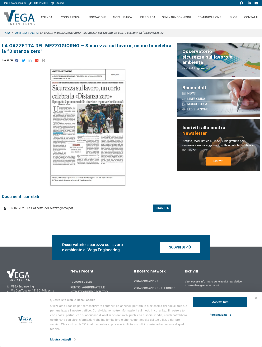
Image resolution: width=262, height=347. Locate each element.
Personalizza (218, 314)
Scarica (162, 208)
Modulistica (122, 17)
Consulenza (70, 17)
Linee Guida (146, 17)
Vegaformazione (146, 281)
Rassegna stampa (26, 32)
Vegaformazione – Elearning (154, 288)
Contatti (251, 17)
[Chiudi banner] (256, 297)
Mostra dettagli (60, 339)
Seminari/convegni (176, 17)
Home (7, 32)
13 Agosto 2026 (81, 281)
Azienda (46, 17)
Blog (233, 17)
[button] (8, 60)
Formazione (97, 17)
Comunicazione (209, 17)
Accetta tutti (220, 302)
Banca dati (194, 87)
